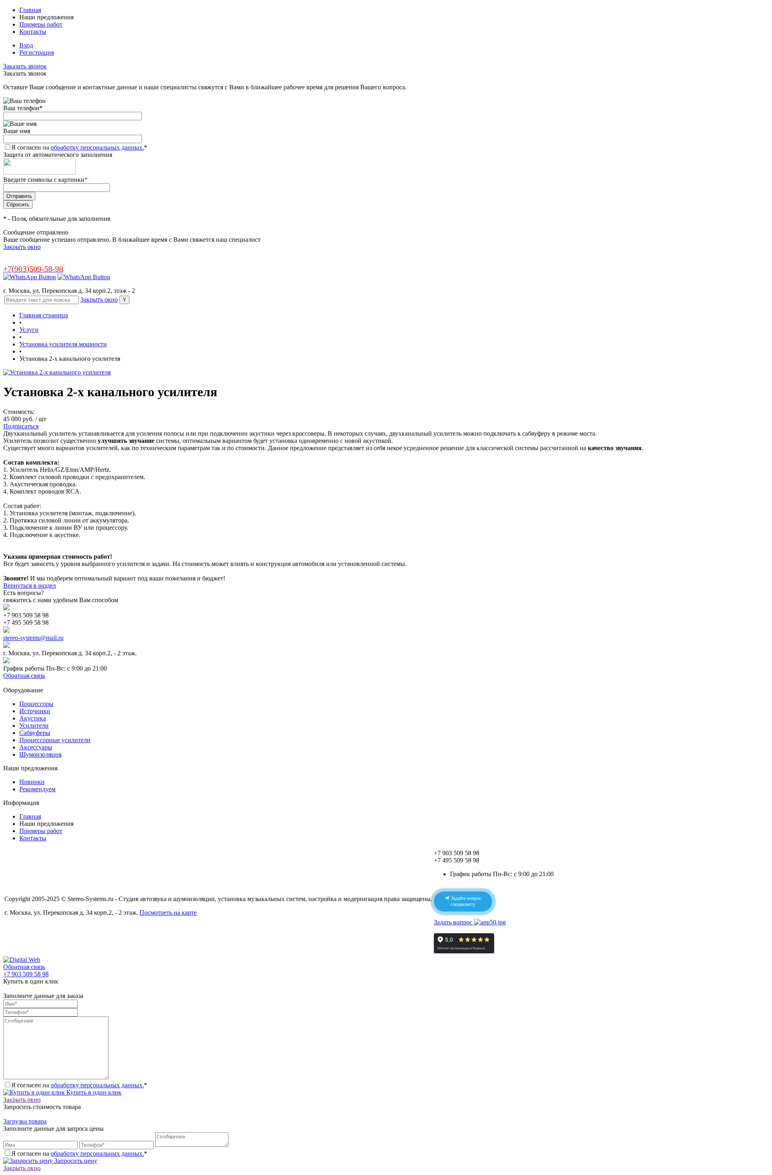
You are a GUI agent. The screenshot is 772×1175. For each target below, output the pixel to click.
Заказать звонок (25, 66)
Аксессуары (35, 747)
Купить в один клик (93, 1092)
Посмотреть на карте (168, 912)
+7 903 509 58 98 (26, 974)
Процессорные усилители (54, 740)
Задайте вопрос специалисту (465, 901)
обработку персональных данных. (97, 147)
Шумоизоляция (40, 754)
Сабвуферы (34, 732)
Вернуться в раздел (29, 585)
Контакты (32, 31)
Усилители (34, 725)
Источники (34, 711)
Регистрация (36, 52)
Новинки (32, 781)
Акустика (32, 718)
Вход (26, 45)
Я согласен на (79, 147)
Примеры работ (40, 24)
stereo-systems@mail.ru (33, 637)
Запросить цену (75, 1160)
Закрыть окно (22, 246)
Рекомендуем (37, 789)
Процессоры (36, 703)
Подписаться (21, 426)
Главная (30, 9)
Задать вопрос (454, 922)
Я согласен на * (79, 1085)
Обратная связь (24, 675)
